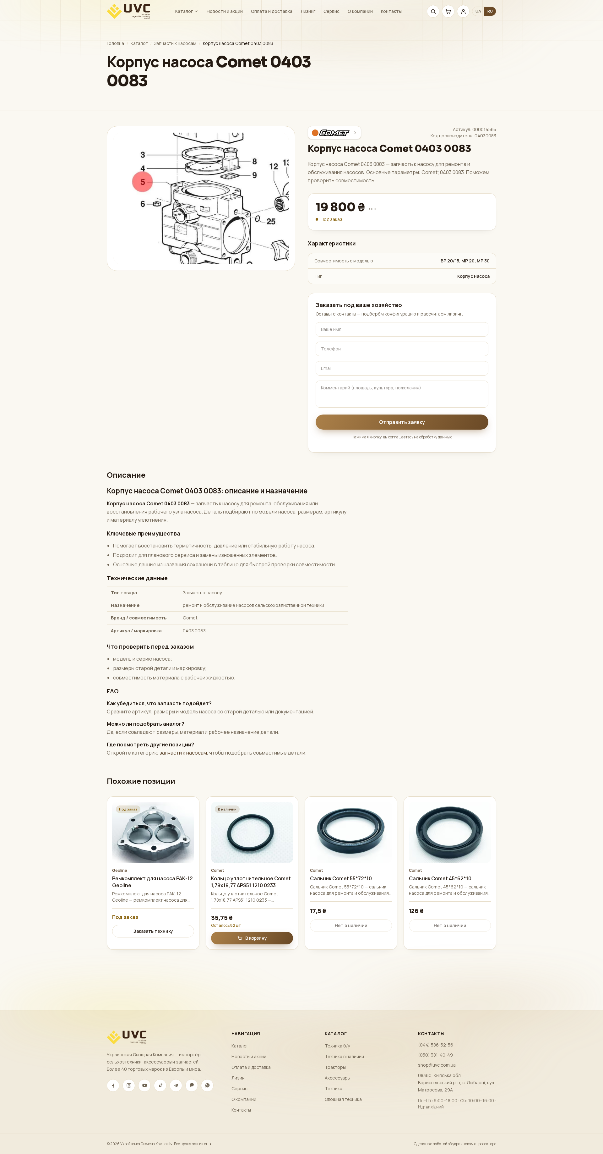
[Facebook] (113, 1085)
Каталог (184, 11)
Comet (217, 870)
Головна (115, 43)
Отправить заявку (402, 422)
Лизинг (308, 11)
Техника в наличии (344, 1056)
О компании (360, 11)
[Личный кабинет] (463, 11)
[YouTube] (144, 1085)
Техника (333, 1088)
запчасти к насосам (183, 752)
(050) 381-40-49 (435, 1055)
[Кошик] (448, 11)
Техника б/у (337, 1046)
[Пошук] (433, 11)
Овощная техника (343, 1099)
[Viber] (191, 1085)
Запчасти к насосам (175, 43)
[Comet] (334, 132)
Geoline (119, 870)
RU (490, 11)
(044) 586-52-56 (435, 1045)
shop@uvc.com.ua (437, 1065)
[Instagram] (128, 1085)
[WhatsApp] (207, 1085)
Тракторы (335, 1067)
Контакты (391, 11)
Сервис (331, 11)
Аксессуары (337, 1078)
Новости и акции (225, 11)
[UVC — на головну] (128, 11)
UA (478, 11)
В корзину (256, 938)
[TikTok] (160, 1085)
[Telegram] (176, 1085)
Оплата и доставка (271, 11)
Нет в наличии (351, 925)
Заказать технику (153, 931)
